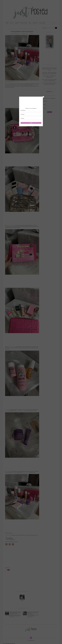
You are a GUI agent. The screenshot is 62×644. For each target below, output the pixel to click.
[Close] (43, 97)
